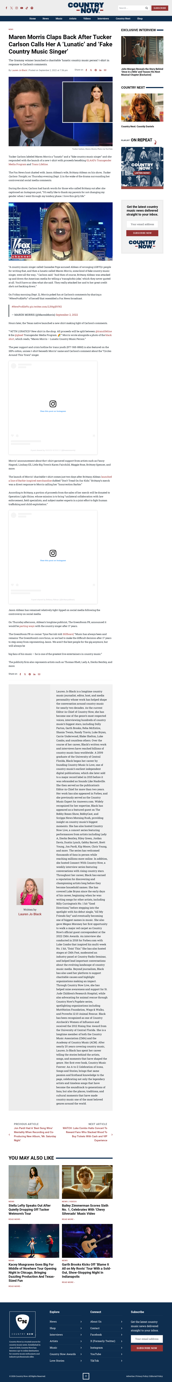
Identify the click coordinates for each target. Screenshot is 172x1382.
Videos (87, 18)
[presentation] (34, 1182)
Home (32, 18)
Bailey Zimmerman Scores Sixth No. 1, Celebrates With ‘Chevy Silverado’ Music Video (85, 1209)
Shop (140, 18)
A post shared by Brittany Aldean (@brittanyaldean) (53, 599)
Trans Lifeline (40, 164)
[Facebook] (6, 7)
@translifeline (104, 331)
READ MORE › (15, 1219)
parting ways (27, 626)
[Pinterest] (96, 70)
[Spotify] (32, 7)
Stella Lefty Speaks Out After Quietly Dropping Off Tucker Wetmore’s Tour (30, 1209)
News (46, 18)
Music (59, 18)
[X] (91, 70)
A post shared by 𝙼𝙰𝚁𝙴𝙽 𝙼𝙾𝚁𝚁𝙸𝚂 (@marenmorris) (53, 450)
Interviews (103, 18)
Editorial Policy (156, 1376)
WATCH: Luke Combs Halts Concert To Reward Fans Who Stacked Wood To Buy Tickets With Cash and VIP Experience (85, 1134)
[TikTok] (26, 7)
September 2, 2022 (67, 314)
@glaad (19, 335)
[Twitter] (11, 7)
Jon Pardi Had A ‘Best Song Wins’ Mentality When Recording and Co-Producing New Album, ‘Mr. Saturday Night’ (35, 1134)
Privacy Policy (142, 1376)
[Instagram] (16, 7)
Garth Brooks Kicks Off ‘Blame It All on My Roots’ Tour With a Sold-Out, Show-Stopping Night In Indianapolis (86, 1270)
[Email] (105, 70)
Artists (72, 18)
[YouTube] (21, 7)
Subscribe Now (142, 233)
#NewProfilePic (20, 306)
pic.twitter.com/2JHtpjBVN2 (46, 306)
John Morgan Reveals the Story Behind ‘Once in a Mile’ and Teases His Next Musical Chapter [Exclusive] (142, 72)
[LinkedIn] (100, 70)
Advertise (130, 1376)
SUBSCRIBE (160, 8)
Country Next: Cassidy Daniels (137, 126)
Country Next (123, 18)
